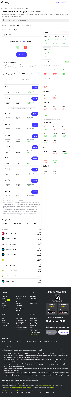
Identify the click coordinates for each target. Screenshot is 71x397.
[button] (64, 32)
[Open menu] (69, 3)
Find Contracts (21, 55)
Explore (7, 8)
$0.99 (35, 114)
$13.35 (35, 192)
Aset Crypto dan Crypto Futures (44, 385)
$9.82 (35, 169)
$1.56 (35, 125)
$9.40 (35, 158)
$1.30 (35, 136)
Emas (19, 385)
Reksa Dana (52, 387)
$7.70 (35, 147)
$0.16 (35, 87)
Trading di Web (60, 2)
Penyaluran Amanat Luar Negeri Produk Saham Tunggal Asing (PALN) (20, 387)
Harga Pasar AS (14, 8)
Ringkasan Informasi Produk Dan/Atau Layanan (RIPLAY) (16, 390)
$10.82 (35, 181)
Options (21, 8)
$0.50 (35, 99)
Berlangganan (64, 332)
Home (2, 8)
